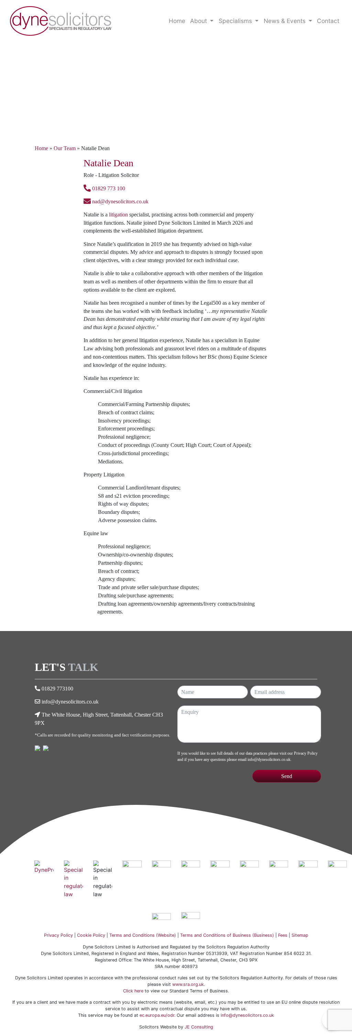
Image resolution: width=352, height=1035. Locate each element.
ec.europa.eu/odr (157, 1015)
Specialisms (236, 20)
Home (177, 20)
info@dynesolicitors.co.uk (70, 702)
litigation (118, 214)
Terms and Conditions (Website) (142, 935)
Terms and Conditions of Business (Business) (227, 935)
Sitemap (300, 935)
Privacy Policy (306, 753)
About (199, 20)
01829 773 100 (108, 188)
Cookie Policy (91, 935)
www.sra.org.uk (188, 984)
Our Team (65, 148)
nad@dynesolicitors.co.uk (119, 201)
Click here (133, 990)
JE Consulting (199, 1027)
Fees (282, 935)
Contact (328, 20)
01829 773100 (57, 688)
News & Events (285, 20)
